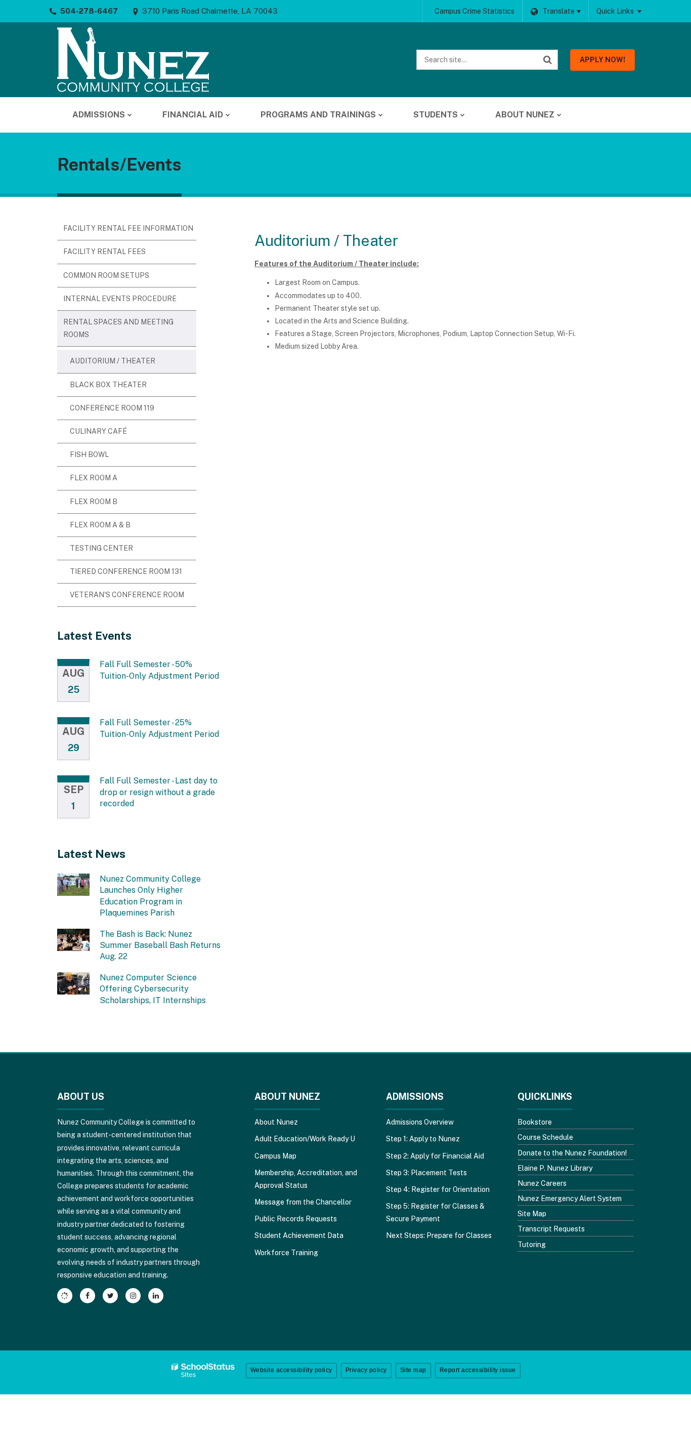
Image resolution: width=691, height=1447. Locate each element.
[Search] (548, 60)
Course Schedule (545, 1137)
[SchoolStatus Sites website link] (203, 1370)
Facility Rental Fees (104, 251)
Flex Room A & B (100, 525)
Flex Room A (93, 478)
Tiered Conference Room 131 (126, 571)
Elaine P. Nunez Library (554, 1168)
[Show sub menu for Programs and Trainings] (380, 115)
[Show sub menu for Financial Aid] (228, 115)
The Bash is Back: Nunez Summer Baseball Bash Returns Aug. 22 (160, 945)
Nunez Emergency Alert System (569, 1198)
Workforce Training (286, 1253)
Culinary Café (98, 431)
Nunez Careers (542, 1183)
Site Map (531, 1214)
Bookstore (534, 1122)
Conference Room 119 (112, 408)
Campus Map (275, 1156)
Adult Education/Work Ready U (304, 1139)
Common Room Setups (106, 275)
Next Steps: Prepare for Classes (439, 1235)
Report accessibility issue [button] (478, 1370)
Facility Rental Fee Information (128, 228)
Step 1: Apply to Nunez (423, 1139)
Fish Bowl (89, 454)
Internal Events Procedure (120, 299)
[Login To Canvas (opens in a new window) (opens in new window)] (64, 1295)
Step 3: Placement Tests (426, 1173)
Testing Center (101, 548)
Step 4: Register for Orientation (438, 1189)
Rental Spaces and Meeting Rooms (118, 328)
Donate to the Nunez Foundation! (572, 1153)
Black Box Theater (108, 385)
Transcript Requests (551, 1229)
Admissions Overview (420, 1122)
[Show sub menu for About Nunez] (559, 115)
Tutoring (531, 1245)
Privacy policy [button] (366, 1370)
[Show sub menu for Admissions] (129, 115)
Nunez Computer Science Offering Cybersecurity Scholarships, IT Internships (153, 989)
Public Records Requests (295, 1219)
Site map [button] (413, 1370)
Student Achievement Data (298, 1235)
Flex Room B (93, 502)
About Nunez (276, 1122)
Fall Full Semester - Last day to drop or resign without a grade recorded (159, 792)
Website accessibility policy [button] (291, 1370)
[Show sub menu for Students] (462, 115)
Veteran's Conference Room (127, 595)
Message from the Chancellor (303, 1202)
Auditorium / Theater (112, 361)
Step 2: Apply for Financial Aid (435, 1156)
